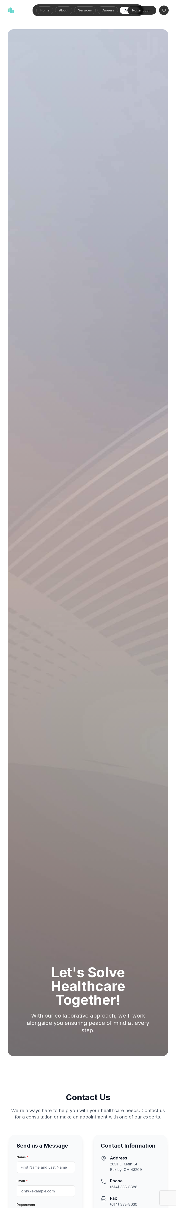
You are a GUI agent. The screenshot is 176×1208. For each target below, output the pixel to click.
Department (25, 1205)
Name (22, 1157)
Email (22, 1181)
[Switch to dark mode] (164, 10)
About (64, 10)
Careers (108, 10)
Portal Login (141, 10)
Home (45, 10)
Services (85, 10)
